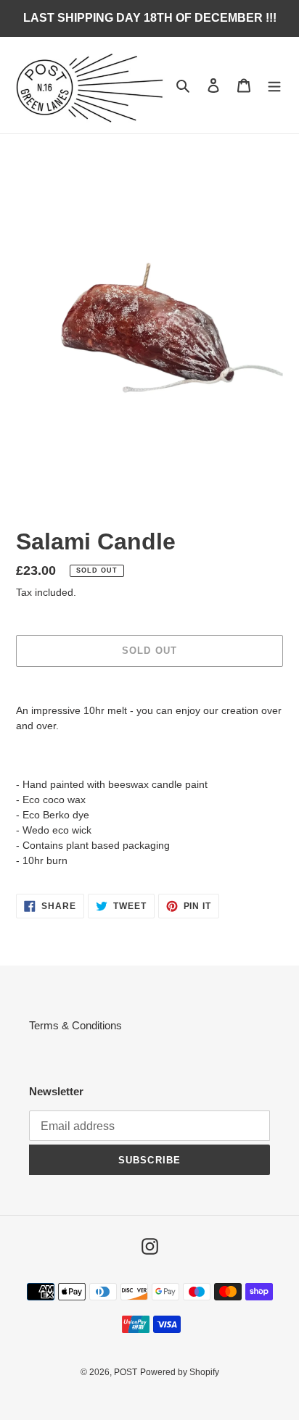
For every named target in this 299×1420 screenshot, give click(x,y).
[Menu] (274, 85)
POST (125, 1372)
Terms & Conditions (75, 1025)
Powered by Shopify (179, 1372)
